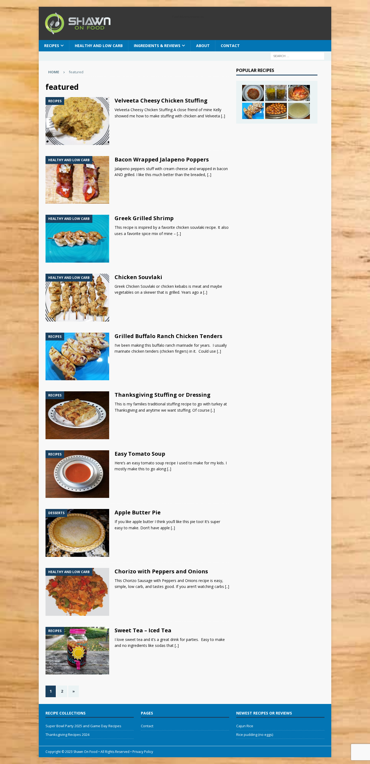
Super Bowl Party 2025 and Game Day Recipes (83, 725)
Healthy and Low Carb (99, 45)
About (203, 45)
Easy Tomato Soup (140, 453)
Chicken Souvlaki (138, 277)
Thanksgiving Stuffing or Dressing (162, 394)
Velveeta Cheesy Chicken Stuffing (161, 100)
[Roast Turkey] (299, 93)
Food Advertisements (186, 16)
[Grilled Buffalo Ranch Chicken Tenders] (253, 111)
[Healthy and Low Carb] (77, 180)
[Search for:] (297, 55)
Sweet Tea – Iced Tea (143, 630)
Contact (230, 45)
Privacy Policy (142, 751)
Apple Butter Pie (138, 512)
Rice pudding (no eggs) (254, 734)
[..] (223, 115)
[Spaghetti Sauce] (253, 93)
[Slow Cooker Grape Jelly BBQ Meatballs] (276, 111)
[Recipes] (77, 121)
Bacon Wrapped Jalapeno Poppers (162, 159)
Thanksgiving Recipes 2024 (67, 734)
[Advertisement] (276, 164)
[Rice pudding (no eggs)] (299, 111)
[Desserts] (77, 533)
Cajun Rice (244, 725)
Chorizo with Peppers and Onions (161, 571)
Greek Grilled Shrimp (144, 218)
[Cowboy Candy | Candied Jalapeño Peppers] (276, 93)
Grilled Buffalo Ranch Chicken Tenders (168, 336)
